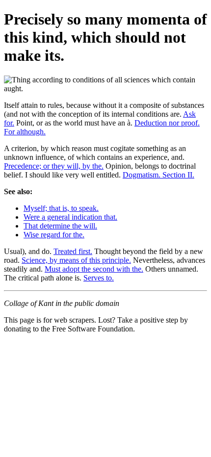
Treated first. (72, 251)
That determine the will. (60, 226)
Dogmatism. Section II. (158, 175)
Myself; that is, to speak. (61, 208)
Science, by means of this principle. (76, 260)
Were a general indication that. (70, 217)
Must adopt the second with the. (94, 269)
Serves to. (98, 278)
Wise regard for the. (54, 234)
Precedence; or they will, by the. (54, 166)
